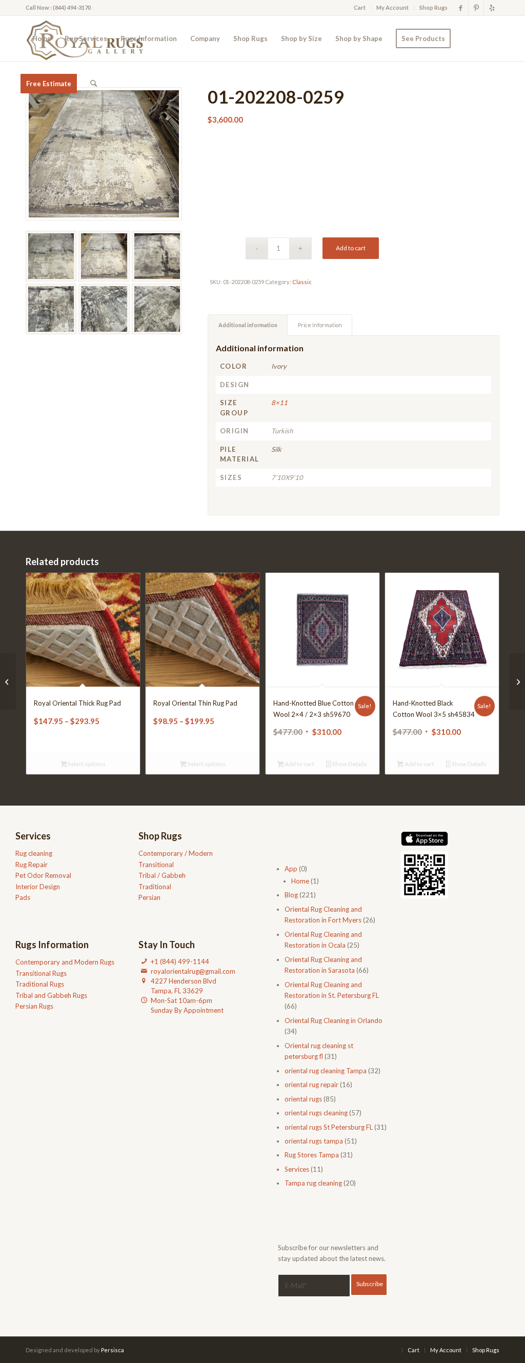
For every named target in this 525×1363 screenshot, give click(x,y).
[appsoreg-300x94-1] (425, 838)
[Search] (94, 83)
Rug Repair (31, 864)
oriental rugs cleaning (316, 1113)
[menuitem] (360, 7)
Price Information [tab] (320, 325)
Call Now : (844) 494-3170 (58, 7)
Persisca (112, 1350)
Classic (302, 281)
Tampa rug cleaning (313, 1183)
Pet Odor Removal (43, 875)
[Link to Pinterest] (476, 7)
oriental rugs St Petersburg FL (329, 1127)
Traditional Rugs (39, 984)
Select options (86, 763)
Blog (291, 895)
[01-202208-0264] (517, 681)
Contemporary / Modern (175, 853)
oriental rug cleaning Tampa (326, 1071)
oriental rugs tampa (314, 1141)
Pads (22, 897)
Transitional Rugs (41, 973)
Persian (149, 897)
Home (300, 881)
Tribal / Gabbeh (162, 875)
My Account (392, 7)
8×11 (279, 402)
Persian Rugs (34, 1006)
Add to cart (351, 248)
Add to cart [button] (299, 763)
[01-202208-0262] (8, 681)
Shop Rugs (433, 7)
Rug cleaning (33, 853)
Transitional (156, 864)
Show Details (349, 763)
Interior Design (37, 887)
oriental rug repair (311, 1084)
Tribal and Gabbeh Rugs (51, 995)
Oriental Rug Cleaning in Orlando (333, 1020)
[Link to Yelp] (491, 7)
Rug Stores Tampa (312, 1155)
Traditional (154, 887)
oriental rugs (303, 1099)
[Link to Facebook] (460, 7)
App (291, 869)
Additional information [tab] (247, 325)
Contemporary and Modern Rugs (64, 962)
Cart (360, 7)
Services (297, 1169)
